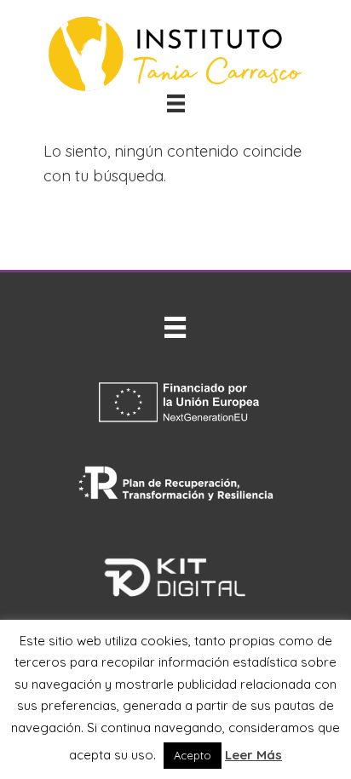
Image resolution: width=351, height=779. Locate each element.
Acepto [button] (192, 755)
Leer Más (253, 755)
